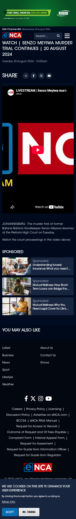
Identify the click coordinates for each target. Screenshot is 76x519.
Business (8, 355)
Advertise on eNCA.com (50, 415)
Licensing (54, 409)
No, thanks (29, 512)
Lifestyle (7, 377)
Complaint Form (20, 438)
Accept (10, 512)
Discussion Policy (18, 415)
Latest (6, 348)
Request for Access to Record (36, 426)
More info (8, 502)
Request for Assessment (36, 443)
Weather (8, 384)
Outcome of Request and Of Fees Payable (36, 432)
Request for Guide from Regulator (37, 455)
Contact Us (48, 355)
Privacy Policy (35, 409)
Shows (44, 362)
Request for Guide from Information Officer (36, 449)
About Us (46, 348)
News (6, 362)
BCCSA (21, 420)
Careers (17, 409)
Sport (6, 370)
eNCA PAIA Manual (43, 420)
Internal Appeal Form (50, 438)
